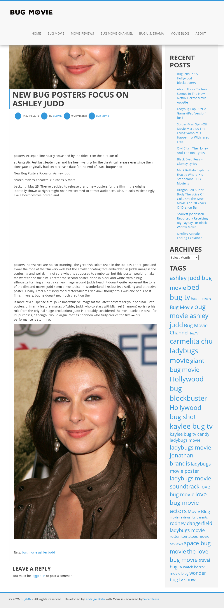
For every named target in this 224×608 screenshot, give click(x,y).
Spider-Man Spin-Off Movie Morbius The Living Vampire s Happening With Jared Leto (193, 133)
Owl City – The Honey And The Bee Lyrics (192, 150)
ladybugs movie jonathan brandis (190, 455)
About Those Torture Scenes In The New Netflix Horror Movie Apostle (192, 95)
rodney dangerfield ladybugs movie (191, 527)
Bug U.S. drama (151, 33)
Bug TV (193, 333)
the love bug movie (189, 555)
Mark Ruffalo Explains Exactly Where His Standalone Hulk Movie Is (193, 176)
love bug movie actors (188, 502)
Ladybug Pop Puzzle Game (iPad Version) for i (191, 113)
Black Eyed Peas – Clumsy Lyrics (190, 161)
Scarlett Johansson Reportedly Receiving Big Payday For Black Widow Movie (192, 220)
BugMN (57, 116)
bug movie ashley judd (38, 552)
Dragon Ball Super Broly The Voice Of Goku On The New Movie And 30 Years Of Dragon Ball (191, 198)
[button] (213, 34)
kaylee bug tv (191, 426)
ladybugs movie (185, 440)
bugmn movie (201, 298)
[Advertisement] (93, 141)
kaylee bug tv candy (189, 434)
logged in (38, 576)
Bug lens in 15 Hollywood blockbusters (187, 78)
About (201, 33)
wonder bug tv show (188, 576)
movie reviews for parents (189, 517)
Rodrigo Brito (95, 599)
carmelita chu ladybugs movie (191, 350)
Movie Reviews (82, 33)
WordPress (151, 599)
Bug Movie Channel (117, 33)
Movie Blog (179, 33)
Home (36, 33)
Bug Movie (55, 33)
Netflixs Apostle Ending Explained (190, 236)
